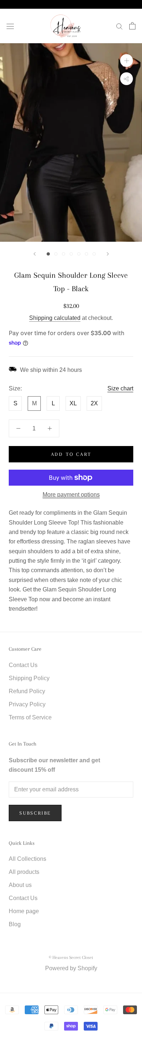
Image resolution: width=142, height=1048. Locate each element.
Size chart (120, 388)
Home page (24, 911)
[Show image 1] (48, 254)
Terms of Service (30, 717)
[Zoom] (126, 60)
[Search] (119, 26)
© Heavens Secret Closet (71, 957)
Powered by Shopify (71, 968)
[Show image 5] (78, 254)
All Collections (27, 859)
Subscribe (35, 813)
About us (20, 885)
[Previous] (34, 254)
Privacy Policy (27, 704)
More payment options (71, 494)
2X (94, 403)
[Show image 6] (86, 254)
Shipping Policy (29, 678)
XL (73, 403)
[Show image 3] (63, 254)
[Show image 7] (94, 254)
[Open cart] (132, 25)
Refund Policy (27, 691)
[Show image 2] (56, 254)
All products (24, 872)
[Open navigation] (10, 26)
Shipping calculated (54, 318)
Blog (15, 924)
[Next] (108, 254)
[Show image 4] (71, 254)
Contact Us (23, 665)
